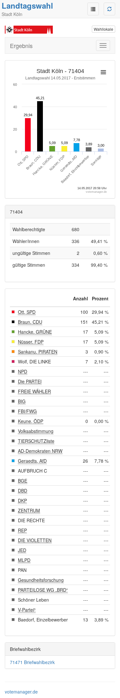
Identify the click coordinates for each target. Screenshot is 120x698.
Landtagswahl (27, 5)
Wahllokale (103, 29)
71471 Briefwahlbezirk (32, 662)
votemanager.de (21, 691)
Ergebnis (21, 45)
